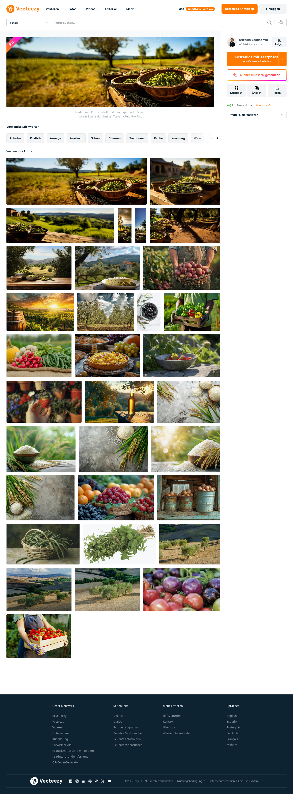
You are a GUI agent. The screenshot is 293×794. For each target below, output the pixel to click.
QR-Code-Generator (65, 762)
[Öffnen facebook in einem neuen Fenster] (70, 781)
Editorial (111, 9)
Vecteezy (58, 721)
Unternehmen (61, 733)
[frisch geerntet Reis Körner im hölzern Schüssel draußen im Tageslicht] (188, 402)
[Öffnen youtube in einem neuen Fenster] (109, 781)
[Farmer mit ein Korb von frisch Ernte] (181, 268)
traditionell (137, 138)
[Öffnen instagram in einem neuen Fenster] (77, 781)
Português (234, 727)
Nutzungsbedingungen (191, 781)
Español (232, 721)
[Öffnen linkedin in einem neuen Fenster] (83, 781)
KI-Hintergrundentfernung (70, 756)
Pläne (180, 9)
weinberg (178, 138)
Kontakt (168, 721)
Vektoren (52, 9)
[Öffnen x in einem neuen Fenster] (103, 781)
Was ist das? (263, 105)
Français (232, 739)
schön (95, 138)
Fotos (72, 9)
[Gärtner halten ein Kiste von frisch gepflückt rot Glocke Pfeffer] (38, 636)
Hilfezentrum (172, 716)
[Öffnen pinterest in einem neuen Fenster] (90, 781)
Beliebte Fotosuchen (127, 739)
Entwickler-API (62, 745)
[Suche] (269, 22)
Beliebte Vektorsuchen (128, 733)
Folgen (279, 44)
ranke (158, 138)
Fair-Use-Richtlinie (249, 781)
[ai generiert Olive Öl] (119, 402)
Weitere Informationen (244, 114)
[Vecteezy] (22, 9)
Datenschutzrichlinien (222, 781)
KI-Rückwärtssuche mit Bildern (73, 751)
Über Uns (169, 727)
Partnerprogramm (125, 727)
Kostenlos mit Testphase (257, 59)
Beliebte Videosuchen (128, 745)
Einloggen (273, 9)
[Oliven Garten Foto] (105, 312)
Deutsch (232, 733)
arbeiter (15, 138)
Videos (90, 9)
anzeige (55, 138)
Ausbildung (60, 739)
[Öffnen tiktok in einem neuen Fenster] (96, 781)
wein (197, 138)
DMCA (117, 721)
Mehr (130, 9)
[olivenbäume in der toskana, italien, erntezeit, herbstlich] (189, 544)
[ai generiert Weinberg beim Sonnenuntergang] (40, 312)
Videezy (57, 727)
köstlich (35, 138)
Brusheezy (59, 716)
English (232, 716)
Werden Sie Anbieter (177, 733)
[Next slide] (214, 138)
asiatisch (76, 138)
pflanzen (115, 138)
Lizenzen (119, 716)
